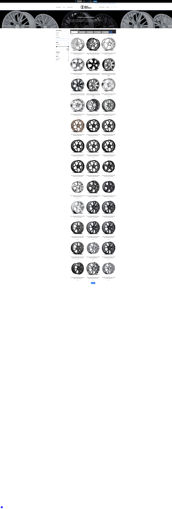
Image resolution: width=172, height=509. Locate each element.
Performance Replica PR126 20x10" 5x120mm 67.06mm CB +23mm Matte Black (108, 135)
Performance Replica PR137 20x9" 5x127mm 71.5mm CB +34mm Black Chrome (93, 278)
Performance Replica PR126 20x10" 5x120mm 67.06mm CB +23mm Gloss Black (93, 135)
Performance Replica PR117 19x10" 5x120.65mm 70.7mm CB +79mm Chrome (108, 94)
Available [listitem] (58, 59)
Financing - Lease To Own (98, 3)
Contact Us (103, 3)
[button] (2, 507)
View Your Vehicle (101, 7)
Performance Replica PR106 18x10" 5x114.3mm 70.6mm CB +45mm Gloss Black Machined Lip (93, 74)
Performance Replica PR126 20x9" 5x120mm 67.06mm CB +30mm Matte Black (93, 176)
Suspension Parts (69, 7)
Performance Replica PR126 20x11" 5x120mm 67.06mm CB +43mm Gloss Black (108, 155)
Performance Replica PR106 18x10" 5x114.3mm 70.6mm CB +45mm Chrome (78, 74)
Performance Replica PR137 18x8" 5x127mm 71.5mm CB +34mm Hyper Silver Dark (77, 257)
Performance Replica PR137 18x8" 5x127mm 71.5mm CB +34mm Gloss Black (108, 237)
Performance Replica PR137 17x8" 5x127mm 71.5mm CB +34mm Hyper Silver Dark (77, 237)
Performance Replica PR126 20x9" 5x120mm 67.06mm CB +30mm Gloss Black (77, 176)
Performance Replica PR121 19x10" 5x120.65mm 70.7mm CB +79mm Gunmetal (108, 115)
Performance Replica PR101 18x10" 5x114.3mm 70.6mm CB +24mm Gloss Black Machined (93, 53)
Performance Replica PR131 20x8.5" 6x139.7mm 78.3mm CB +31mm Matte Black (108, 196)
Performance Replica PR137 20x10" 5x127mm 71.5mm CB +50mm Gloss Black (108, 257)
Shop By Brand (113, 3)
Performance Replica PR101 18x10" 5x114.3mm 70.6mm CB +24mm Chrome (78, 53)
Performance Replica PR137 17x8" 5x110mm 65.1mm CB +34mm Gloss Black (93, 217)
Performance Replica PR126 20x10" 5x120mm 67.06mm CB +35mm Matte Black (93, 155)
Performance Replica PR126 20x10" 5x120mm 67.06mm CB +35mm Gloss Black (77, 155)
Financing (107, 7)
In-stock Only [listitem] (58, 58)
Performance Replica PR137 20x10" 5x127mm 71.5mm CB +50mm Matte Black (77, 278)
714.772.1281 (109, 3)
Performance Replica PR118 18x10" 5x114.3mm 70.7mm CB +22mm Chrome (78, 115)
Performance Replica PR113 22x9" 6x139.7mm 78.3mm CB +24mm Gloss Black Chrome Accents (78, 94)
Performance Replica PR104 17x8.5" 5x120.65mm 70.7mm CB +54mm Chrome (108, 53)
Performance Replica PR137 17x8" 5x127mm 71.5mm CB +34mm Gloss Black (108, 217)
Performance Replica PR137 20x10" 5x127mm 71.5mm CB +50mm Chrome (93, 257)
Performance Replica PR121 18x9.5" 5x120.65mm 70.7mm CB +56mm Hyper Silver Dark (93, 115)
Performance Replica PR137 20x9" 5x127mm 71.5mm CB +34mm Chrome (108, 278)
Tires (64, 7)
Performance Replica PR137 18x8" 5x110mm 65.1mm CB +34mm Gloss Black (93, 237)
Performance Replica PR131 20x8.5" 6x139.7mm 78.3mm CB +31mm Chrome (78, 196)
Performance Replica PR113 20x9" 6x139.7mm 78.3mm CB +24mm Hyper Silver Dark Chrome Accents (109, 74)
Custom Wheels (58, 7)
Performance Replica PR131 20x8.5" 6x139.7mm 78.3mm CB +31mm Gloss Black (93, 196)
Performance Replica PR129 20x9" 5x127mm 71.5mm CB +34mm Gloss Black (108, 176)
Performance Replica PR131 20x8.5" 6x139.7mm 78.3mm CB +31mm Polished (78, 217)
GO (67, 49)
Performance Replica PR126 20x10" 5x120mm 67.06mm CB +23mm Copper (77, 135)
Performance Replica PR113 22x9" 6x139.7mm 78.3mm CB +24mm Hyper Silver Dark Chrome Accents (93, 94)
